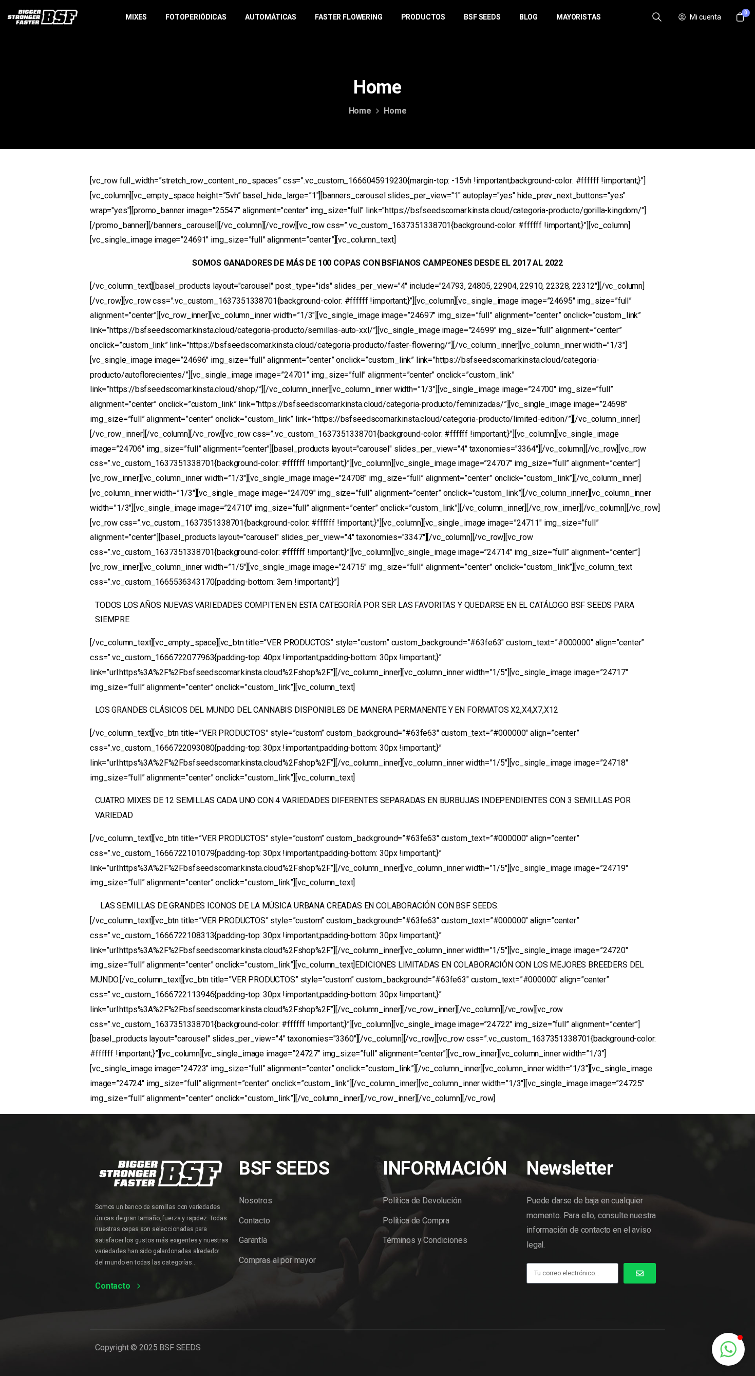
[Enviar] (640, 1273)
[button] (728, 1349)
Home (360, 111)
